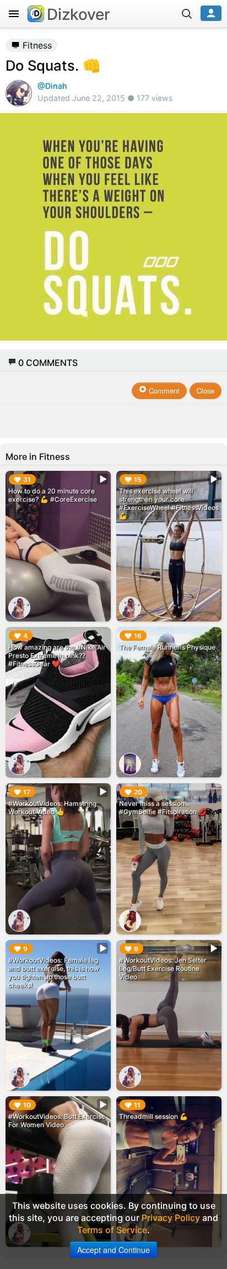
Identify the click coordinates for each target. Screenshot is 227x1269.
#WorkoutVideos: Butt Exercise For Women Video (56, 1120)
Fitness (36, 45)
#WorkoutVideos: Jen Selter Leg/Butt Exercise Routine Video (163, 968)
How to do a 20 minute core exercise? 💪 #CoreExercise (52, 495)
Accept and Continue (113, 1249)
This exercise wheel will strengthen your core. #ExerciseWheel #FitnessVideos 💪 (169, 503)
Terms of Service (112, 1229)
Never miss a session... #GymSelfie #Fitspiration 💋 (163, 807)
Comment (163, 390)
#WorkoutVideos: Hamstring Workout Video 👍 (52, 807)
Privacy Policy (171, 1217)
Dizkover (78, 14)
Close (205, 390)
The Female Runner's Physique (167, 647)
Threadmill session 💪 (153, 1116)
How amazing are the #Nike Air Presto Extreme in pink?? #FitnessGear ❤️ (57, 655)
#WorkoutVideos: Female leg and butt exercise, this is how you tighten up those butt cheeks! (53, 972)
